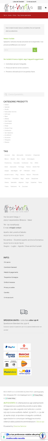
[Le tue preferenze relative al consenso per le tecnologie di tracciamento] (4, 437)
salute (27, 178)
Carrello (6, 292)
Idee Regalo (8, 121)
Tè (19, 186)
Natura (22, 174)
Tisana (6, 186)
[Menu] (38, 7)
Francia (28, 167)
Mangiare (7, 140)
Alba (13, 155)
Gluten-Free (8, 128)
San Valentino (9, 133)
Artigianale (36, 155)
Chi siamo (7, 262)
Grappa (7, 170)
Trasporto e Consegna (11, 277)
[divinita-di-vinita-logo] (20, 7)
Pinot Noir (7, 178)
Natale (7, 104)
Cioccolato (17, 163)
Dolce (6, 167)
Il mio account (31, 1)
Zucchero (25, 186)
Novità (6, 109)
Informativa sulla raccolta (14, 438)
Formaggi (21, 167)
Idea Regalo (14, 170)
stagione (21, 182)
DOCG (36, 163)
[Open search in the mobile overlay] (31, 7)
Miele (6, 126)
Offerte (7, 119)
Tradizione (13, 186)
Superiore (33, 182)
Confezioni (8, 130)
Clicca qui (40, 422)
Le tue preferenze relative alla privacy (25, 434)
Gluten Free (36, 167)
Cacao (23, 159)
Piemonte (35, 174)
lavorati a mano (9, 174)
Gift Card (7, 114)
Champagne (30, 159)
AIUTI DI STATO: (10, 403)
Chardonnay (8, 163)
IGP (21, 170)
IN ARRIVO (8, 135)
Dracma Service (20, 426)
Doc (31, 163)
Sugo (27, 182)
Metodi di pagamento (11, 272)
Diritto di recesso (9, 282)
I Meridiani (27, 170)
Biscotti (13, 159)
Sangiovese (34, 178)
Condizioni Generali (10, 267)
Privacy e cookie (9, 287)
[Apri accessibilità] (43, 436)
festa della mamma (10, 111)
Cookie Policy (11, 398)
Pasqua (7, 142)
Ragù (22, 178)
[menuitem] (18, 1)
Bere (6, 116)
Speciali (7, 107)
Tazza (40, 182)
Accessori (7, 137)
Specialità (13, 182)
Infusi (33, 170)
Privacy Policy (38, 395)
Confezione (25, 163)
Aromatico (28, 155)
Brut (18, 159)
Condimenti (8, 123)
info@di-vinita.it (15, 228)
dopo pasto (13, 167)
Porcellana (16, 178)
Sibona (7, 182)
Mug (17, 174)
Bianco (6, 159)
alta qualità (20, 155)
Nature (29, 174)
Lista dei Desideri (18, 1)
